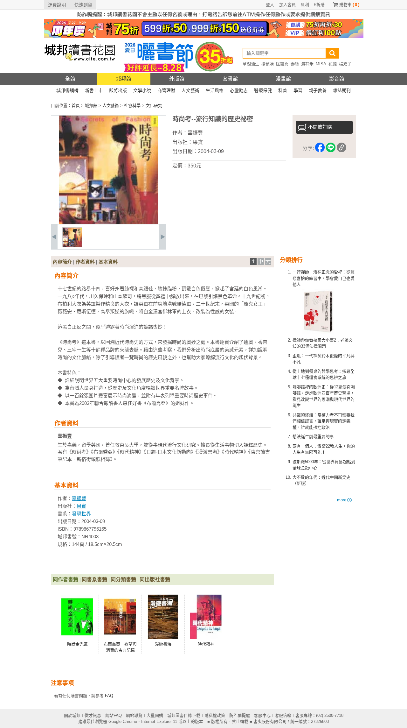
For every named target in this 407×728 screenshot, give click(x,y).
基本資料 (108, 262)
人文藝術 (190, 90)
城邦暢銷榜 (67, 90)
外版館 (176, 78)
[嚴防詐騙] (203, 17)
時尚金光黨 (77, 644)
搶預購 (267, 64)
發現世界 (81, 513)
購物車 (349, 4)
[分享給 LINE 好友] (330, 148)
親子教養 (318, 90)
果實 (198, 142)
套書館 (230, 78)
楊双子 (345, 64)
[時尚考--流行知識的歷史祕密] (72, 245)
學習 (297, 90)
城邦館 (123, 78)
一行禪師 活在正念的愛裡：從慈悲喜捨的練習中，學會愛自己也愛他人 (324, 278)
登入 (270, 4)
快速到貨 (83, 4)
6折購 (319, 4)
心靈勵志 (239, 90)
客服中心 (262, 715)
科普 (282, 90)
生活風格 (215, 90)
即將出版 (118, 90)
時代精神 (206, 644)
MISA (321, 64)
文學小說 (142, 90)
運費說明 (57, 4)
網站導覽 (134, 715)
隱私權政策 (214, 715)
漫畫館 (283, 78)
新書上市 (94, 90)
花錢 (332, 64)
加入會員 (287, 4)
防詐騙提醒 (239, 715)
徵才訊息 (93, 715)
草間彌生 (251, 64)
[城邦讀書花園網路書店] (79, 71)
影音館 (336, 78)
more (341, 500)
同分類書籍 (123, 579)
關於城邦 (72, 715)
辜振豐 (195, 133)
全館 (70, 78)
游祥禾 (307, 64)
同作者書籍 (65, 579)
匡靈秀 (282, 64)
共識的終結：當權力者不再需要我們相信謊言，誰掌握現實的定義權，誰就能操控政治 (324, 421)
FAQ (109, 695)
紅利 (305, 4)
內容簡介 (62, 262)
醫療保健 (263, 90)
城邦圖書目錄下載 (183, 715)
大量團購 (155, 715)
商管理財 (166, 90)
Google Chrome (122, 721)
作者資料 (85, 262)
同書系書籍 (94, 579)
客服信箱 (283, 715)
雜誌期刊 (342, 90)
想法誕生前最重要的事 (313, 436)
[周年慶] (203, 36)
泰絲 (295, 64)
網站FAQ (113, 715)
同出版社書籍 (155, 579)
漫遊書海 (163, 644)
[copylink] (341, 148)
